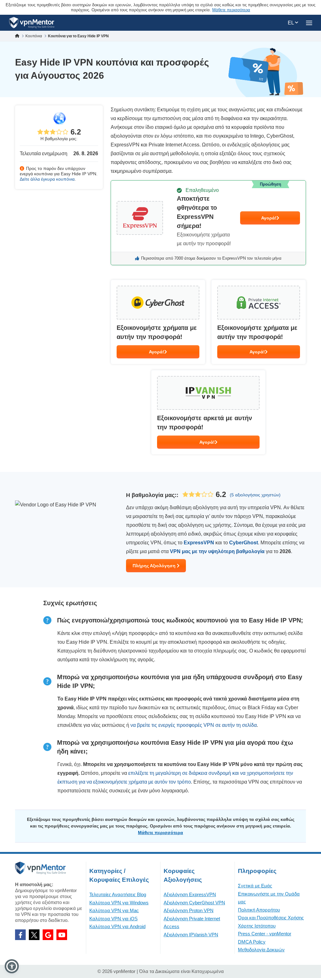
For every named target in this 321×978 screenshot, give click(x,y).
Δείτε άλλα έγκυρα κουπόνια (47, 179)
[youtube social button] (61, 934)
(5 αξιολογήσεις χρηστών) (255, 494)
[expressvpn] (208, 223)
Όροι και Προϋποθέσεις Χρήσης (271, 917)
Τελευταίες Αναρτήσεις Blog (117, 894)
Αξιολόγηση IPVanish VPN (191, 934)
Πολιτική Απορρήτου (259, 909)
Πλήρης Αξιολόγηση (155, 565)
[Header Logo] (32, 23)
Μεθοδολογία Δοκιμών (261, 949)
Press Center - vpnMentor (264, 933)
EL (291, 22)
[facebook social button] (20, 934)
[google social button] (48, 934)
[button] (11, 966)
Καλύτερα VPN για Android (117, 926)
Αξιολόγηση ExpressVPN (190, 894)
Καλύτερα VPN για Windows (119, 902)
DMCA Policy (252, 941)
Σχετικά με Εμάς (255, 885)
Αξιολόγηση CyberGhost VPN (194, 902)
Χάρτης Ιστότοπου (257, 925)
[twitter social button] (34, 934)
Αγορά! (268, 217)
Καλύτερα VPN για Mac (114, 910)
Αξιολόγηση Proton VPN (188, 910)
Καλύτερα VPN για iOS (113, 918)
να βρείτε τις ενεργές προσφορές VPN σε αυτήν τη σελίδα (193, 725)
